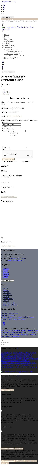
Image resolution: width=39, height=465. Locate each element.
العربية (14, 355)
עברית (16, 361)
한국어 (34, 363)
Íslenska (22, 361)
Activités (6, 297)
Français (6, 275)
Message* (5, 147)
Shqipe (15, 367)
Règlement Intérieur (10, 305)
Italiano (5, 277)
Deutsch (6, 269)
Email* (4, 131)
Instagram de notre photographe (13, 319)
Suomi (18, 355)
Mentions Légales (9, 303)
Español (6, 273)
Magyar (28, 359)
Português (4, 365)
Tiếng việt (16, 365)
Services (6, 291)
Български (5, 359)
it (3, 14)
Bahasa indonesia (7, 361)
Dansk (34, 353)
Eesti (9, 355)
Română (30, 365)
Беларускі (12, 359)
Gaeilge (24, 355)
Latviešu (4, 357)
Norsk (27, 361)
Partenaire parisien (8, 315)
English (5, 271)
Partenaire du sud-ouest (10, 313)
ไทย (16, 363)
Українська (22, 363)
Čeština (19, 359)
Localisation (7, 295)
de (4, 5)
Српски (10, 367)
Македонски (11, 357)
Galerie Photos (8, 299)
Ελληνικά (4, 355)
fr (3, 11)
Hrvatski (35, 359)
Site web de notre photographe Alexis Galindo (17, 317)
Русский (24, 365)
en (4, 7)
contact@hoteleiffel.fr (14, 116)
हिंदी (24, 359)
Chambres (6, 293)
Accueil (5, 289)
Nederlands (5, 363)
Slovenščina (22, 367)
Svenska (4, 367)
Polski (11, 365)
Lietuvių (30, 355)
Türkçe (12, 363)
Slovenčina (31, 367)
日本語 (28, 363)
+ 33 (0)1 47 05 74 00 (8, 2)
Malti (30, 357)
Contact (6, 301)
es (3, 9)
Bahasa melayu (22, 357)
